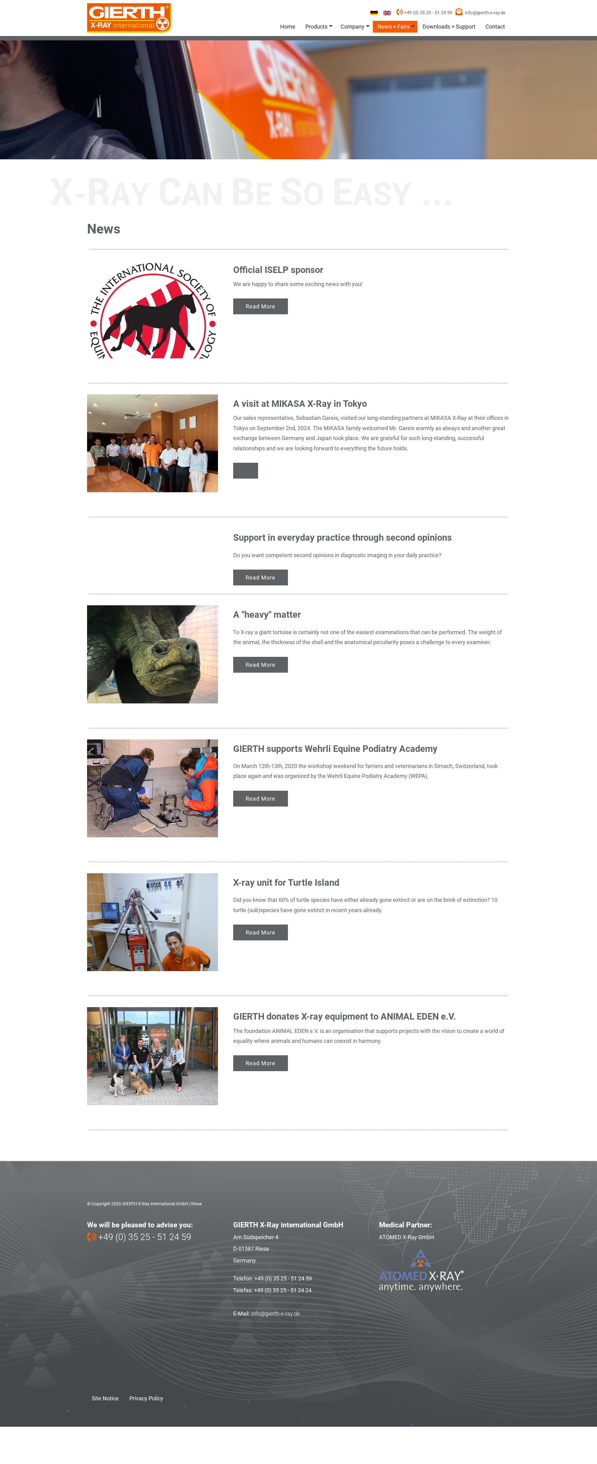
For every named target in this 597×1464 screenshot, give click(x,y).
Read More (260, 306)
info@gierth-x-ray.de (485, 13)
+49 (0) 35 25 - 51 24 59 (427, 13)
